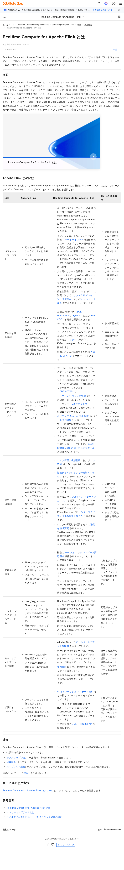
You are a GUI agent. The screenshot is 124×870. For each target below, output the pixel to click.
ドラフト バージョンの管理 (71, 396)
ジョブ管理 (63, 460)
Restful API (86, 723)
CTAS (70, 391)
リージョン (71, 552)
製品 (115, 49)
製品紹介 (88, 24)
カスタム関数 (64, 419)
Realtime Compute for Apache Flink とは (28, 807)
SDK (74, 723)
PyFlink (76, 315)
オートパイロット (74, 239)
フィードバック (67, 844)
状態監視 (76, 460)
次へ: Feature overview (109, 829)
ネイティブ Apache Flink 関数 (73, 416)
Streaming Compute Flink (63, 24)
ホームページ (8, 24)
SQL (79, 311)
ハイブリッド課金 (16, 766)
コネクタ (72, 339)
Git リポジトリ (79, 403)
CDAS (63, 391)
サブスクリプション (17, 757)
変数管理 (62, 666)
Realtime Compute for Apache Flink (33, 24)
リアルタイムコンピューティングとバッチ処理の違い (34, 816)
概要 (79, 24)
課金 (26, 773)
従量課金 (66, 299)
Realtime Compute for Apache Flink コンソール (28, 790)
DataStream (63, 315)
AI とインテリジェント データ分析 (75, 691)
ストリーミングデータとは (21, 812)
